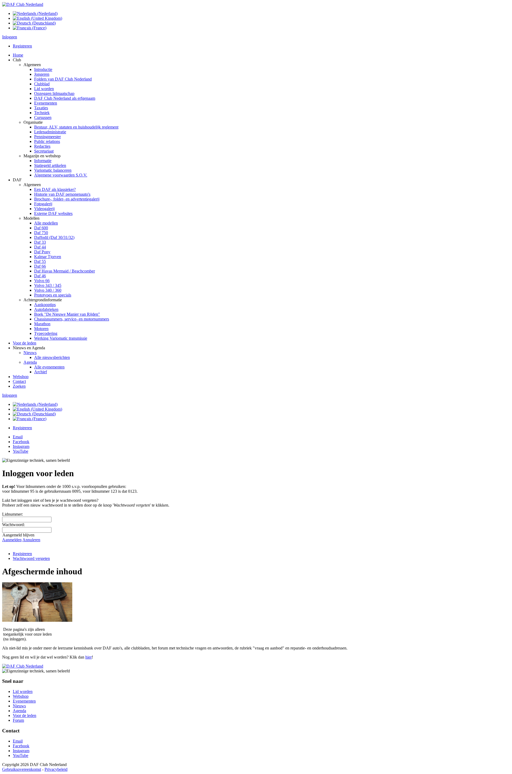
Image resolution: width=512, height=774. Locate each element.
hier (88, 657)
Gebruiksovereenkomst (21, 769)
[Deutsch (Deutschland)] (34, 23)
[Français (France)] (29, 28)
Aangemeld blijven (18, 535)
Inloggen (9, 37)
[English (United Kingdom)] (37, 18)
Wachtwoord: (13, 524)
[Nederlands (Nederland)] (35, 13)
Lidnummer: (12, 514)
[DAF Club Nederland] (22, 4)
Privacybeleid (56, 769)
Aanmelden (12, 540)
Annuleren (31, 540)
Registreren (22, 46)
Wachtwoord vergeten (31, 558)
